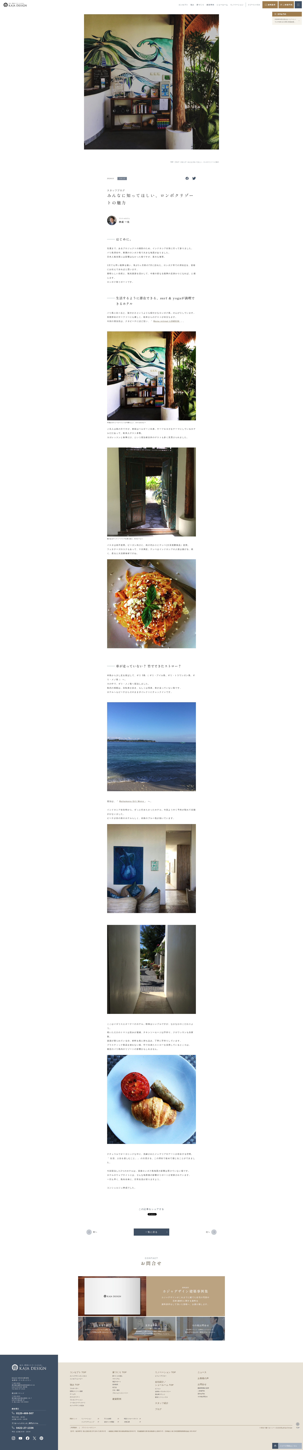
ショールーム (222, 5)
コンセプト (183, 5)
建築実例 (116, 1399)
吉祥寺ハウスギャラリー (163, 1391)
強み (192, 5)
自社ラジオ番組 (109, 1422)
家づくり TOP (119, 1372)
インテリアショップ (87, 1422)
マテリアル (116, 1379)
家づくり (200, 5)
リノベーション (237, 5)
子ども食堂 (107, 1419)
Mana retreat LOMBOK (166, 321)
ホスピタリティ (75, 1397)
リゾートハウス (254, 5)
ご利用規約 (73, 1427)
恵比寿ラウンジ (160, 1394)
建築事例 (210, 5)
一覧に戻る (151, 1232)
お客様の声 (203, 1378)
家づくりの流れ (117, 1376)
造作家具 (115, 1384)
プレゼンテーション (76, 1400)
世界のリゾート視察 (76, 1391)
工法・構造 (116, 1390)
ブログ (158, 1409)
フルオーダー (74, 1388)
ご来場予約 (201, 1391)
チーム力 (73, 1394)
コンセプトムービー (76, 1379)
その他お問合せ (203, 1396)
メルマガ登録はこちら (288, 1446)
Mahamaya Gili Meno (132, 801)
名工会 (114, 1387)
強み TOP (75, 1385)
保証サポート (116, 1381)
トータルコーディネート (77, 1402)
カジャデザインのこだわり (78, 1376)
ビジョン (158, 1388)
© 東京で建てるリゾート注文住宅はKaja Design (276, 1428)
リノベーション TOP (165, 1372)
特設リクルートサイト (131, 1419)
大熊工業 (127, 1422)
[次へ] (214, 1232)
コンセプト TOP (78, 1372)
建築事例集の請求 (203, 1388)
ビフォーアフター (160, 1376)
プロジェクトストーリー (120, 1393)
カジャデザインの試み (77, 1405)
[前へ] (89, 1232)
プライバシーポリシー (89, 1427)
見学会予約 (201, 1394)
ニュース (202, 1372)
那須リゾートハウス (161, 1397)
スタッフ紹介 (161, 1403)
